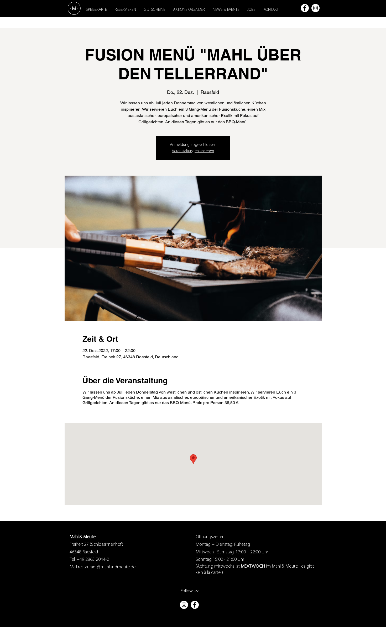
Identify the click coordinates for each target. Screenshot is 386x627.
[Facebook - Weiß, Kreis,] (305, 8)
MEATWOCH (253, 566)
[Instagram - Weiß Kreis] (315, 8)
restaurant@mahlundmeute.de (106, 567)
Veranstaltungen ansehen (193, 151)
